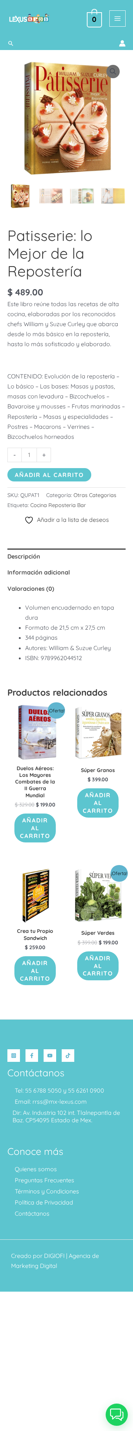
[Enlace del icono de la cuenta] (122, 43)
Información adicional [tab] (38, 572)
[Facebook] (31, 1055)
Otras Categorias (95, 495)
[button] (10, 43)
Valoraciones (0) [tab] (30, 588)
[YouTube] (50, 1055)
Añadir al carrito (49, 474)
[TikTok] (68, 1055)
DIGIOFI (54, 1255)
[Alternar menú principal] (117, 18)
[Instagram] (13, 1055)
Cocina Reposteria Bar (58, 505)
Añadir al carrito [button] (35, 827)
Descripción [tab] (23, 556)
